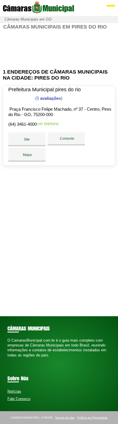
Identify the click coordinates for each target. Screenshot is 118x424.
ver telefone (48, 123)
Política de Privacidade (92, 417)
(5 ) (48, 98)
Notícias (14, 391)
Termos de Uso (65, 417)
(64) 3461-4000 (22, 124)
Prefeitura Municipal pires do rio (44, 89)
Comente (66, 139)
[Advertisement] (59, 49)
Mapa (27, 155)
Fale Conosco (18, 399)
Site (27, 139)
